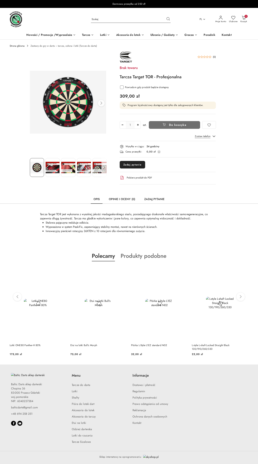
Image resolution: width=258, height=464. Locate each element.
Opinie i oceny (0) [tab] (122, 199)
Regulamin (139, 391)
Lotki (74, 391)
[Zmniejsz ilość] (122, 125)
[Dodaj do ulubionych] (209, 125)
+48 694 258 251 (21, 414)
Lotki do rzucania (82, 435)
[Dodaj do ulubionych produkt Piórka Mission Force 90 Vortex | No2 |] (244, 269)
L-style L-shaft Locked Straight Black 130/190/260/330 (150, 346)
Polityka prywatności (145, 398)
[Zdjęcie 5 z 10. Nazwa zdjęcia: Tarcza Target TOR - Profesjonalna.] (99, 167)
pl (201, 19)
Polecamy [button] (103, 256)
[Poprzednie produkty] (17, 296)
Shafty (75, 398)
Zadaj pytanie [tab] (154, 199)
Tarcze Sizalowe (81, 442)
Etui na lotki (79, 423)
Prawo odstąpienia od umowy (150, 404)
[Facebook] (13, 423)
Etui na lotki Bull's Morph (23, 345)
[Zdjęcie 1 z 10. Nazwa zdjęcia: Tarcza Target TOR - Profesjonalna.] (37, 167)
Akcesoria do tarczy (84, 417)
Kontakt (137, 423)
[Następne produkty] (240, 296)
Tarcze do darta (81, 385)
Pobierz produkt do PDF (139, 177)
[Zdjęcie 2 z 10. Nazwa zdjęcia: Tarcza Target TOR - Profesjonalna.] (52, 167)
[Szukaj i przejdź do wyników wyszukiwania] (168, 19)
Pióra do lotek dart (83, 404)
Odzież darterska (82, 429)
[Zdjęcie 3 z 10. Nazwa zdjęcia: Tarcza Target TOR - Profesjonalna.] (68, 167)
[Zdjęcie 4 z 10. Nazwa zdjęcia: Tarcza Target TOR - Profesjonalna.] (84, 167)
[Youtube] (19, 423)
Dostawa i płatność (144, 385)
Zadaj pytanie (132, 164)
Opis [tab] (97, 199)
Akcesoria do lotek (83, 410)
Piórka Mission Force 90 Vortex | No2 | (213, 345)
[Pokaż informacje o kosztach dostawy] (159, 152)
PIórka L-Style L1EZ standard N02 (88, 345)
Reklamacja (139, 410)
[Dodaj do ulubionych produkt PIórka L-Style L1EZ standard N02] (122, 269)
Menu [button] (76, 375)
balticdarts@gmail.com (24, 407)
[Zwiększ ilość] (138, 125)
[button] (101, 103)
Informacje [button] (141, 375)
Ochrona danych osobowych (150, 417)
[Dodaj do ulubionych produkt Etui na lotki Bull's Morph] (62, 269)
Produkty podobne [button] (143, 256)
